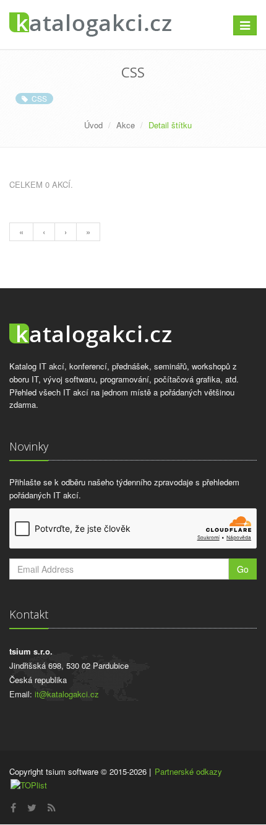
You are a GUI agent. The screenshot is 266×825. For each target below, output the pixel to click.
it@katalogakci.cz (67, 694)
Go (243, 569)
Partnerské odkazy (188, 771)
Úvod (93, 125)
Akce (125, 125)
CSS (37, 98)
